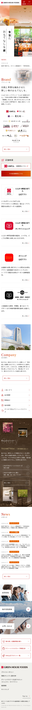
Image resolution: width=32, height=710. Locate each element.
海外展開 (7, 405)
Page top (25, 696)
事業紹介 (7, 400)
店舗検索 (24, 4)
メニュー (29, 4)
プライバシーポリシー (7, 672)
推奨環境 (3, 685)
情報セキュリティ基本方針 (8, 676)
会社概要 (7, 395)
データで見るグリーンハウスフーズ (16, 410)
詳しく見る (7, 149)
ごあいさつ (8, 390)
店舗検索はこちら (21, 166)
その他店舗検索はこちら (16, 173)
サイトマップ (5, 689)
